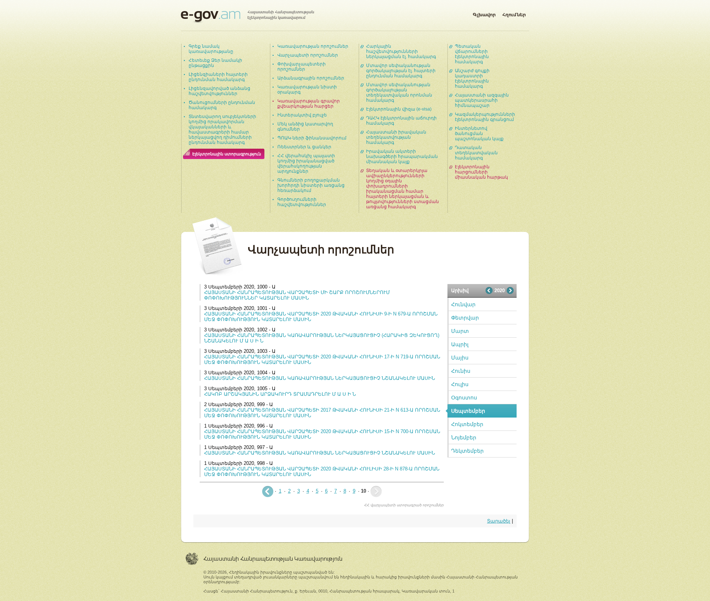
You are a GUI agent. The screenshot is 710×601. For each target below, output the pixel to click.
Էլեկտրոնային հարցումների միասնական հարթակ (481, 172)
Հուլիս (460, 384)
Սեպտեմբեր (468, 411)
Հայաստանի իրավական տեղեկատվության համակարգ (396, 137)
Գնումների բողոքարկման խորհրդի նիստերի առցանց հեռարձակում (311, 185)
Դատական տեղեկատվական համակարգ (476, 153)
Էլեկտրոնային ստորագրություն (226, 154)
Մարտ (460, 331)
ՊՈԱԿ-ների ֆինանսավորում (311, 138)
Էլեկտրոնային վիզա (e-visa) (399, 109)
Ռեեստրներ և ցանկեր (304, 146)
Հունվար (463, 304)
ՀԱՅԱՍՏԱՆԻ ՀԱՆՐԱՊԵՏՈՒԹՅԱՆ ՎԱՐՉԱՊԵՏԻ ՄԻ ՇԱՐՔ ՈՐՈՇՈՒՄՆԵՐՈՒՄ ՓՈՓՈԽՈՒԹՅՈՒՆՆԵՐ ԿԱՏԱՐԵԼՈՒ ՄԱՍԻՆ (297, 295)
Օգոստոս (464, 398)
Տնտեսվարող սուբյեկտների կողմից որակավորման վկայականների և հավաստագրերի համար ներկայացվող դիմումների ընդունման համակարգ (222, 129)
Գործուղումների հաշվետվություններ (301, 202)
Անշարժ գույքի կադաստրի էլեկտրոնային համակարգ (472, 78)
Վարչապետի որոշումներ (307, 55)
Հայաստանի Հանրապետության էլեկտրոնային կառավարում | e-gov (247, 16)
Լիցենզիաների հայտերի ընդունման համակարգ (218, 77)
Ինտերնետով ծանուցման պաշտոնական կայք (479, 133)
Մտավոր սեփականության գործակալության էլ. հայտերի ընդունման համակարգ (401, 70)
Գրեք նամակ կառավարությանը (211, 49)
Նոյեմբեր (463, 437)
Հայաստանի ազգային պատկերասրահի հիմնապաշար (482, 100)
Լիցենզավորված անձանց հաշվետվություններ (219, 91)
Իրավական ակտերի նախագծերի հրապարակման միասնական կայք (402, 156)
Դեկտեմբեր (467, 451)
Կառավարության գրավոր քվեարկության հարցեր (308, 103)
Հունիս (460, 371)
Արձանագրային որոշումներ (310, 78)
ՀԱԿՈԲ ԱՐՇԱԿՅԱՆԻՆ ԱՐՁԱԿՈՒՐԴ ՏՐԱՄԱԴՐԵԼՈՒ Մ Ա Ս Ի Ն (280, 394)
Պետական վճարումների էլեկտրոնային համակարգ (472, 54)
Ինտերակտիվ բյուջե (302, 115)
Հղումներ (514, 13)
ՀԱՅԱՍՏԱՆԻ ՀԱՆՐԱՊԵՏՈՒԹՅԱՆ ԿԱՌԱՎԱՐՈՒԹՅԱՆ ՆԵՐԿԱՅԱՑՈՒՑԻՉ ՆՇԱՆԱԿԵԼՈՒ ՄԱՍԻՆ (319, 378)
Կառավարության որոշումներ (312, 46)
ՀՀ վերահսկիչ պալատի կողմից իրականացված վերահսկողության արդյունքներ (306, 163)
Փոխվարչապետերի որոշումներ (301, 66)
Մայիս (460, 358)
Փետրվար (465, 318)
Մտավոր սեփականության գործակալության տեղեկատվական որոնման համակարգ (399, 92)
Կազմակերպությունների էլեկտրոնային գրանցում (485, 117)
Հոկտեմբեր (467, 424)
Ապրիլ (460, 344)
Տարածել (498, 521)
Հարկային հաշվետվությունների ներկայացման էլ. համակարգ (401, 51)
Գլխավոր (484, 13)
